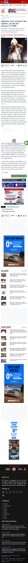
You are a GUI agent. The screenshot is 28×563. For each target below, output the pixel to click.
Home (2, 15)
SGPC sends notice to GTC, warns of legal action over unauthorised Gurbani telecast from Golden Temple (18, 280)
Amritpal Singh (20, 34)
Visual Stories (18, 5)
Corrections (18, 558)
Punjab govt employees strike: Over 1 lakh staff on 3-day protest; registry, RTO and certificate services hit (18, 303)
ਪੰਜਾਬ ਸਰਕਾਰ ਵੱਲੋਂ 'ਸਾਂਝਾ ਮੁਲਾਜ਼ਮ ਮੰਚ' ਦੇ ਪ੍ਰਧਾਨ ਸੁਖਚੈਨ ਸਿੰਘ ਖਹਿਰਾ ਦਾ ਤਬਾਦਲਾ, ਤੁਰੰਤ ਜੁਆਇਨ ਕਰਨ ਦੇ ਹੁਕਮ (18, 343)
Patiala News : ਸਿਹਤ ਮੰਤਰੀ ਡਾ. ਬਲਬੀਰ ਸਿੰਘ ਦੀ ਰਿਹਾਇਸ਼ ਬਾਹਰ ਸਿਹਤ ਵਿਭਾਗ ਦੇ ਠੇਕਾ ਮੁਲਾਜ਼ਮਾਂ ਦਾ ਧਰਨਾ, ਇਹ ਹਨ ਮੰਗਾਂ (18, 355)
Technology (6, 514)
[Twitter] (16, 66)
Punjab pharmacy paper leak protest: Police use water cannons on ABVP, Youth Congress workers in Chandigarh (18, 286)
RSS (8, 561)
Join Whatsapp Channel (18, 176)
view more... (24, 270)
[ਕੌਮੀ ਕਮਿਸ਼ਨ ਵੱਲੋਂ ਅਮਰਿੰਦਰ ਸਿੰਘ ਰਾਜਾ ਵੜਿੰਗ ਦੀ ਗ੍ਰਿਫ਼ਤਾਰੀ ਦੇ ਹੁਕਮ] (3, 360)
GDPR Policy (3, 561)
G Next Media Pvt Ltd (5, 556)
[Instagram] (21, 66)
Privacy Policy (19, 560)
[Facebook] (19, 66)
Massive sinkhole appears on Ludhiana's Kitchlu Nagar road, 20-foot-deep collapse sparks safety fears (18, 274)
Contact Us (3, 560)
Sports (5, 518)
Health (5, 508)
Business (6, 504)
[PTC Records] (14, 469)
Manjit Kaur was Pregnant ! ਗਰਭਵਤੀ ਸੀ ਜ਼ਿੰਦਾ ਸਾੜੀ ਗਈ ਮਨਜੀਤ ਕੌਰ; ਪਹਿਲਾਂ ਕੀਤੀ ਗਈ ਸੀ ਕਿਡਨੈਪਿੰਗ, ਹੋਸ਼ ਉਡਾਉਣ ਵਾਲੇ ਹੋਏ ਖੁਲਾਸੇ (18, 349)
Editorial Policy (12, 558)
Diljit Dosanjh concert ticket (8, 211)
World (5, 516)
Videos (24, 5)
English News (4, 5)
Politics (11, 5)
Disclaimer (9, 560)
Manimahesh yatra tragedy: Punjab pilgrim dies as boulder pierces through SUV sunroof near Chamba (18, 297)
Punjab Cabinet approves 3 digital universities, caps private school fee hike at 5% (18, 292)
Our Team (14, 560)
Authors (23, 558)
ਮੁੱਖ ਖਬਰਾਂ (6, 15)
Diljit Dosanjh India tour (7, 209)
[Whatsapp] (23, 66)
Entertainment (7, 506)
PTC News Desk (10, 34)
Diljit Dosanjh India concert (13, 206)
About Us (6, 558)
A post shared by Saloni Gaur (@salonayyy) (14, 157)
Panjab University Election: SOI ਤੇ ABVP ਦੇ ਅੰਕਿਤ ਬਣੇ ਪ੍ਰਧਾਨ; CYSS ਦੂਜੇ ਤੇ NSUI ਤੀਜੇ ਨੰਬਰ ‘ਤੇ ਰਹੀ (18, 338)
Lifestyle (5, 510)
